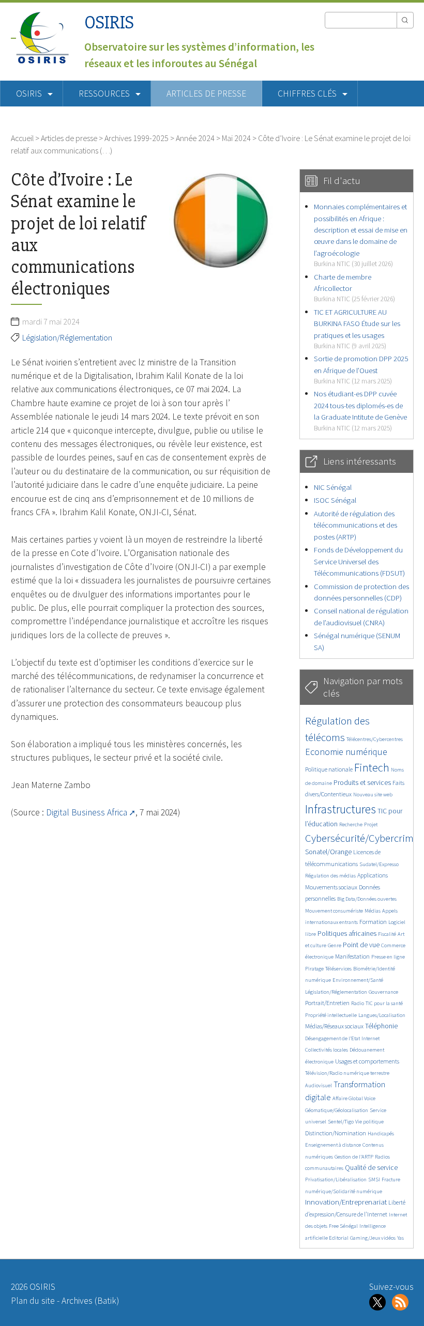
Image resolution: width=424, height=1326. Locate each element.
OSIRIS (109, 22)
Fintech (371, 767)
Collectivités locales (326, 1049)
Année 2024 (195, 138)
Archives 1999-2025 (136, 138)
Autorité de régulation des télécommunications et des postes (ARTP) (355, 525)
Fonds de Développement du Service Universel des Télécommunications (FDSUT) (359, 561)
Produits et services (362, 782)
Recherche (350, 824)
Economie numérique (346, 752)
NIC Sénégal (333, 487)
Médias (373, 910)
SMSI (374, 1179)
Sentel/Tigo (341, 1121)
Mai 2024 (236, 138)
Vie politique (369, 1121)
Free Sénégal (343, 1226)
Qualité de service (371, 1167)
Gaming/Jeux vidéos (373, 1238)
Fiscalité (387, 934)
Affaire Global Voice (353, 1098)
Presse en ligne (388, 956)
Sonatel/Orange (328, 851)
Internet (370, 1038)
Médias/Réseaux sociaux (334, 1026)
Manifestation (352, 956)
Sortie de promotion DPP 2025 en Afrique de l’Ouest (361, 369)
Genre (334, 945)
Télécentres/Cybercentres (374, 739)
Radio (357, 1003)
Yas (400, 1238)
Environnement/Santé (357, 980)
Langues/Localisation (381, 1015)
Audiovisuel (318, 1085)
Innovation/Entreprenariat (346, 1202)
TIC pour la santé (384, 1003)
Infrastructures (340, 809)
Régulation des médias (330, 875)
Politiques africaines (346, 933)
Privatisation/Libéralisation (336, 1179)
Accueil (22, 138)
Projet (370, 824)
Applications (372, 875)
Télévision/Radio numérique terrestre (347, 1073)
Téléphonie (381, 1026)
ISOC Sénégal (335, 500)
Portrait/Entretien (327, 1003)
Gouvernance (383, 992)
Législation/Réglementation (67, 337)
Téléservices (338, 968)
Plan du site (33, 1300)
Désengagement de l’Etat (332, 1038)
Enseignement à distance (333, 1145)
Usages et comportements (367, 1061)
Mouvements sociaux (331, 887)
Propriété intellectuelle (331, 1015)
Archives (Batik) (90, 1300)
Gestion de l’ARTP (354, 1156)
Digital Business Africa (86, 812)
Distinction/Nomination (335, 1133)
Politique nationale (329, 769)
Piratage (314, 968)
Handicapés (381, 1133)
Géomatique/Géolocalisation (336, 1110)
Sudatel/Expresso (379, 864)
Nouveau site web (372, 794)
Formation (373, 922)
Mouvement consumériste (334, 910)
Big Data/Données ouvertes (367, 899)
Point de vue (361, 944)
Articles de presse (206, 93)
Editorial (339, 1238)
